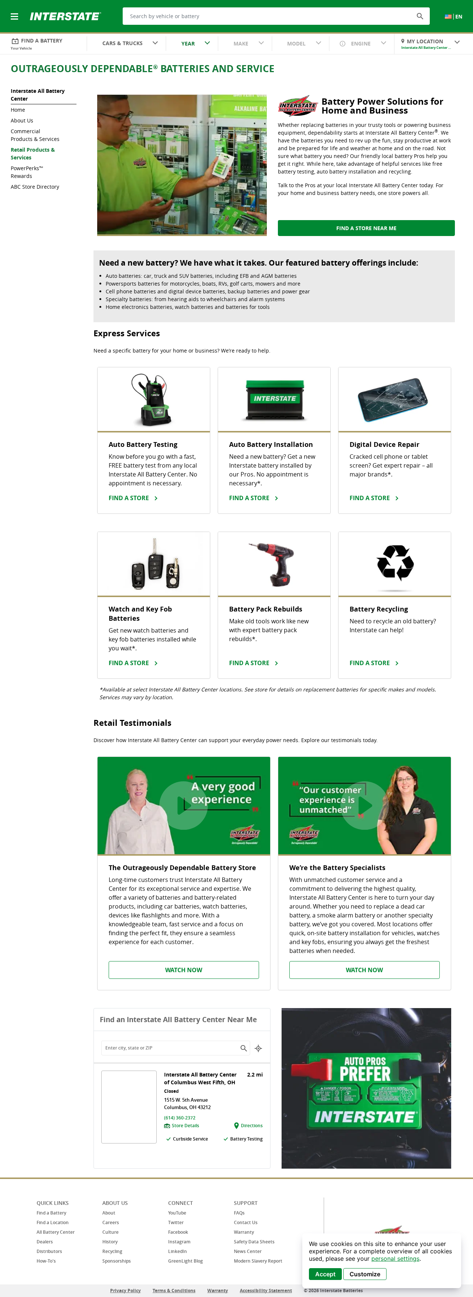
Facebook (178, 1232)
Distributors (49, 1251)
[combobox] (126, 44)
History (110, 1242)
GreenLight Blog (185, 1261)
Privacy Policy (125, 1290)
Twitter (176, 1222)
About (108, 1213)
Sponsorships (116, 1261)
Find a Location (53, 1222)
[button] (420, 16)
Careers (110, 1222)
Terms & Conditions (174, 1290)
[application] (381, 1260)
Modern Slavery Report (258, 1261)
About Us (22, 120)
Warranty (244, 1232)
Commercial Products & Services (35, 135)
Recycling (112, 1251)
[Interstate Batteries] (65, 15)
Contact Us (246, 1222)
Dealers (45, 1242)
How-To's (46, 1261)
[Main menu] (15, 12)
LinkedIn (177, 1251)
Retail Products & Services (33, 153)
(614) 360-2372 (179, 1118)
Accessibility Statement (266, 1290)
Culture (110, 1232)
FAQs (239, 1213)
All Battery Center (56, 1232)
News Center (248, 1251)
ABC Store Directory (35, 186)
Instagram (179, 1242)
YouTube (177, 1213)
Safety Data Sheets (254, 1242)
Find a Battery (51, 1213)
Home (18, 109)
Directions (252, 1125)
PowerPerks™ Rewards (27, 172)
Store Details (185, 1125)
